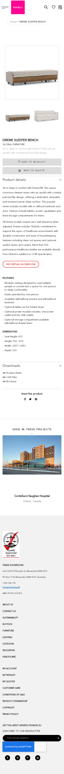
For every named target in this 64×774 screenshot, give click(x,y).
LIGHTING (7, 637)
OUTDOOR (8, 644)
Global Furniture (14, 144)
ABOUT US (8, 605)
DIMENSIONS (10, 332)
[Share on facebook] (25, 399)
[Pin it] (36, 399)
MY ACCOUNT (10, 669)
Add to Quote (34, 171)
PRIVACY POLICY (10, 714)
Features (8, 278)
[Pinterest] (27, 757)
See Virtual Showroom (20, 264)
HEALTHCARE (9, 657)
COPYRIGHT (9, 708)
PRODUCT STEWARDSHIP (15, 701)
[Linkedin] (37, 757)
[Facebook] (7, 757)
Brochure (11, 381)
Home (13, 22)
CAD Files (11, 377)
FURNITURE (8, 631)
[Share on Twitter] (30, 399)
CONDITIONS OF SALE (14, 695)
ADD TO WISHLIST (34, 162)
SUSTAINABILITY (10, 618)
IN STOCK (7, 624)
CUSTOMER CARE (11, 688)
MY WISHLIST (9, 675)
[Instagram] (17, 757)
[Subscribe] (58, 738)
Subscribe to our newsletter (21, 731)
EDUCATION (9, 650)
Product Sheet (14, 373)
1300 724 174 (9, 583)
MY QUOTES (9, 682)
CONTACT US (9, 611)
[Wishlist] (53, 8)
